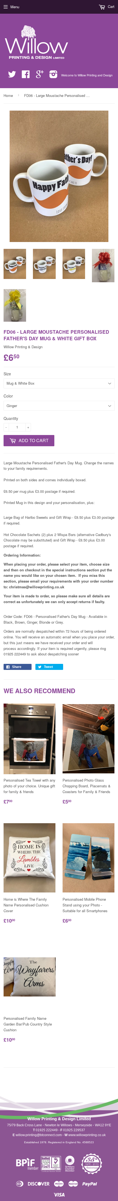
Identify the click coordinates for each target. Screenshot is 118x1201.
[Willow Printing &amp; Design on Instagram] (53, 76)
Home (8, 95)
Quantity (11, 418)
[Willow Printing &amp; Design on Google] (40, 76)
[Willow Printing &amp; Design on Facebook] (26, 76)
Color (8, 396)
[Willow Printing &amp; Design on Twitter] (12, 76)
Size (7, 373)
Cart (110, 6)
